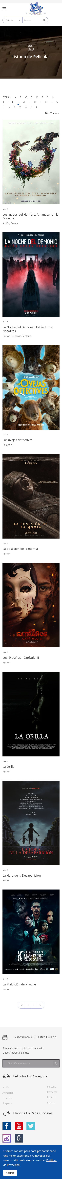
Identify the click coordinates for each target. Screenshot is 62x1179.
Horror (6, 336)
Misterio (26, 336)
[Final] (40, 1005)
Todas (7, 97)
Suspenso (16, 336)
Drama (14, 223)
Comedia (7, 444)
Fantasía (51, 1086)
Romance (52, 1091)
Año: (47, 113)
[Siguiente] (34, 1005)
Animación (8, 1092)
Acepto (10, 1172)
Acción (5, 223)
